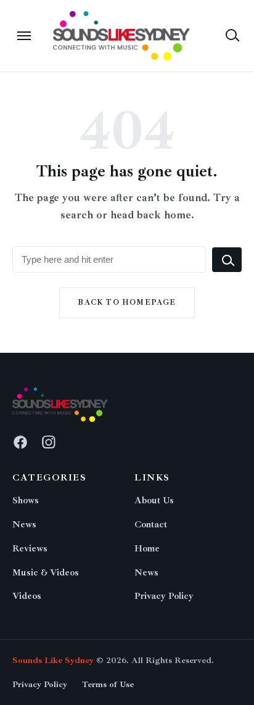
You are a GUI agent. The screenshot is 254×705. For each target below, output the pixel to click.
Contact (150, 524)
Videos (26, 596)
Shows (25, 500)
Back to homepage (127, 302)
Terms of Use (108, 684)
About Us (154, 500)
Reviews (29, 549)
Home (147, 549)
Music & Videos (45, 573)
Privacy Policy (164, 596)
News (24, 524)
